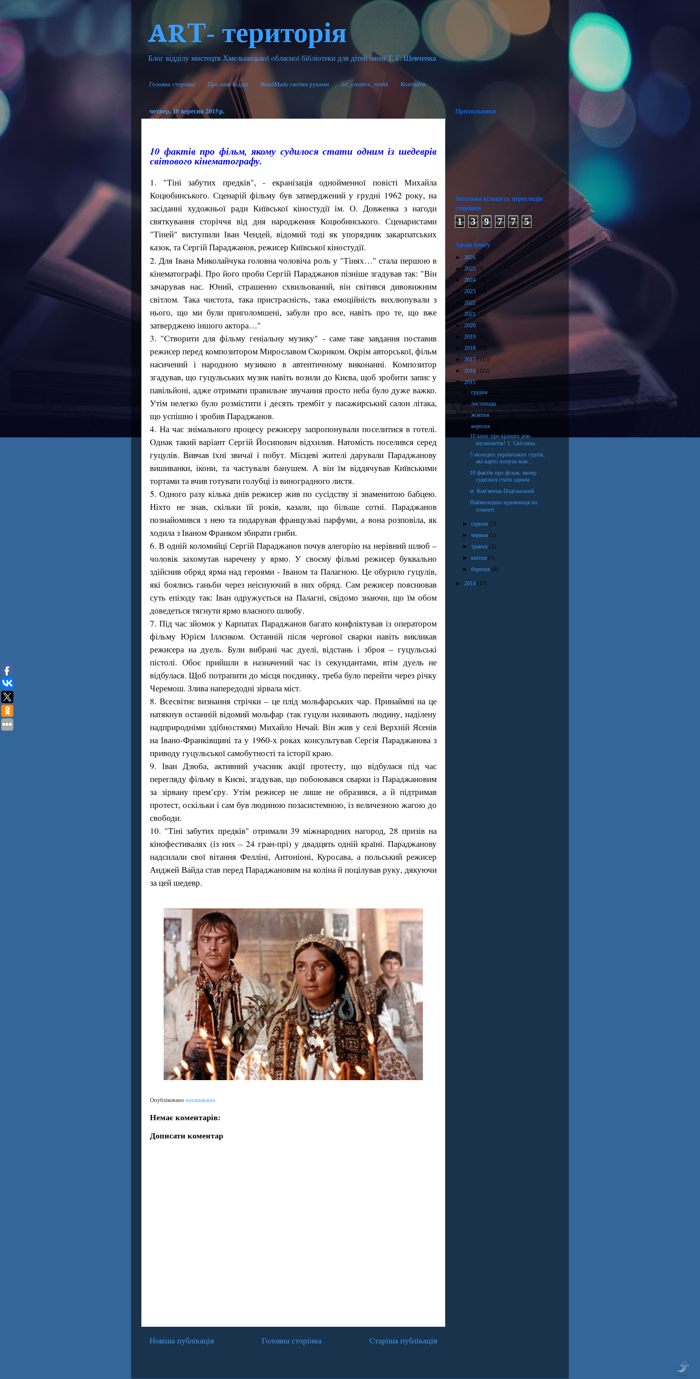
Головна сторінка (172, 84)
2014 (470, 583)
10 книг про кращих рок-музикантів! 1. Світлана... (505, 439)
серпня (480, 523)
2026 (470, 257)
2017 (470, 359)
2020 (470, 325)
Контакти (413, 84)
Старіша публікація (403, 1340)
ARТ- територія (247, 31)
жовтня (481, 414)
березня (481, 569)
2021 (470, 314)
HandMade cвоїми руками (294, 84)
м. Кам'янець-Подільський (502, 491)
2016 (470, 370)
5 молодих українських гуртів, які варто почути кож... (507, 458)
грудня (480, 392)
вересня (481, 426)
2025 (470, 268)
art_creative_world (364, 84)
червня (480, 535)
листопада (484, 403)
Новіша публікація (181, 1340)
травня (480, 546)
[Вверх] (682, 1368)
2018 (470, 348)
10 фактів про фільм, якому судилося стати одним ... (503, 476)
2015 (470, 382)
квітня (479, 557)
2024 (470, 280)
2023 (470, 291)
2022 (470, 302)
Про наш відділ (227, 84)
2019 (470, 336)
